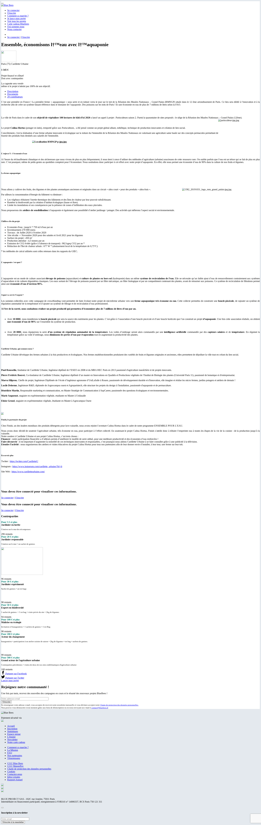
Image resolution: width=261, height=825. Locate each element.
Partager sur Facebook (16, 673)
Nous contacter (14, 29)
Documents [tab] (12, 94)
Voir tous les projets (16, 21)
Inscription (12, 728)
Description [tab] (12, 91)
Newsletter (12, 739)
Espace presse (14, 734)
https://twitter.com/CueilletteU (24, 461)
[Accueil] (7, 5)
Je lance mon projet (16, 18)
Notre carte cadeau (16, 742)
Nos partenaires (14, 755)
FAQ (9, 753)
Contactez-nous (14, 774)
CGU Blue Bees (15, 763)
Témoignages (13, 758)
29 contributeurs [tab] (15, 97)
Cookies (11, 771)
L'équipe (11, 737)
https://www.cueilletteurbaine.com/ (28, 471)
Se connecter (13, 10)
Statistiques (12, 731)
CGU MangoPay (15, 766)
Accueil (11, 726)
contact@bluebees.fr (99, 708)
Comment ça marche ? (18, 15)
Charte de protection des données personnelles (119, 705)
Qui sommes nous (15, 26)
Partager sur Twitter (14, 678)
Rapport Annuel (15, 779)
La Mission (12, 750)
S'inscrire (11, 13)
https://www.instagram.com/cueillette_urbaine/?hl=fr (37, 466)
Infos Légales (13, 777)
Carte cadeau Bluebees (18, 24)
